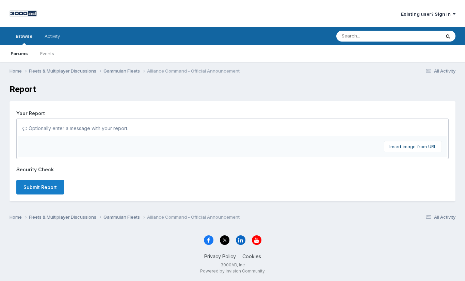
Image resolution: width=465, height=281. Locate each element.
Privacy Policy (220, 256)
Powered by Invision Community (232, 271)
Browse (24, 36)
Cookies (251, 256)
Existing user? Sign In (427, 14)
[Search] (447, 36)
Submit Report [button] (40, 187)
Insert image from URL (412, 146)
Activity (52, 36)
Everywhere (419, 35)
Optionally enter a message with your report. (77, 128)
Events (47, 53)
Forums (19, 53)
